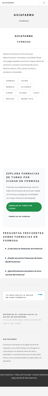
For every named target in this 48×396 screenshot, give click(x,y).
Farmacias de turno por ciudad (20, 207)
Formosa (10, 81)
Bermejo (10, 87)
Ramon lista (27, 99)
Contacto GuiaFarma (40, 374)
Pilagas (23, 93)
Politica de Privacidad (23, 374)
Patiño (24, 81)
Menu (44, 3)
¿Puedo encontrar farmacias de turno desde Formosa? (23, 260)
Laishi (36, 93)
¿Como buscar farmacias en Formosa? (25, 248)
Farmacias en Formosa (19, 216)
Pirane (9, 93)
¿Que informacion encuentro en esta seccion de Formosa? (23, 273)
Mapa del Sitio (17, 378)
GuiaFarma (8, 3)
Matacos (10, 99)
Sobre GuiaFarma (6, 374)
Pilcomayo (26, 87)
